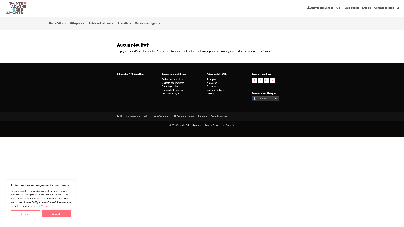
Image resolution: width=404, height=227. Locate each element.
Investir (123, 23)
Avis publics (352, 8)
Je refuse (25, 214)
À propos (211, 79)
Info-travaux (163, 116)
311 (340, 8)
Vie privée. (46, 206)
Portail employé (219, 116)
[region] (41, 200)
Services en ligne (146, 23)
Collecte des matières (173, 82)
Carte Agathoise (170, 86)
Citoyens (76, 23)
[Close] (72, 183)
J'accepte (56, 214)
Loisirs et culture (100, 23)
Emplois (366, 8)
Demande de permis (172, 90)
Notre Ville (56, 23)
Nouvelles (212, 82)
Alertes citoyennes (321, 8)
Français (261, 98)
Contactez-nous (384, 8)
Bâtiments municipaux (173, 79)
